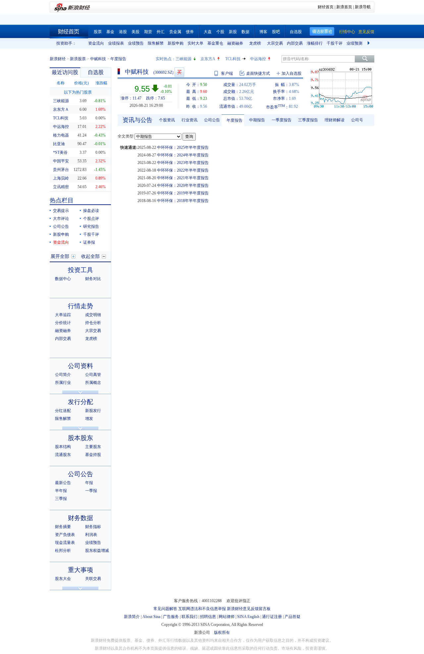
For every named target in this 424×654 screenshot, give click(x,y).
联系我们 (189, 616)
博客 (263, 31)
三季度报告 (308, 120)
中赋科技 (98, 59)
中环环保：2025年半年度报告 (183, 147)
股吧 (276, 31)
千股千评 (335, 43)
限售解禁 (156, 43)
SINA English (248, 616)
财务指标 (93, 526)
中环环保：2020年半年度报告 (183, 185)
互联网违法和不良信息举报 (202, 608)
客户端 (227, 73)
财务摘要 (63, 526)
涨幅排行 (315, 43)
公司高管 (93, 374)
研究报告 (91, 226)
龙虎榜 (255, 43)
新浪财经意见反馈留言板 (249, 608)
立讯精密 (61, 186)
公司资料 (80, 365)
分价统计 (63, 322)
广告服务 (171, 616)
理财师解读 (334, 120)
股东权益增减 (97, 550)
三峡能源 (183, 59)
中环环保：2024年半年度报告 (183, 155)
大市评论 (61, 218)
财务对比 (93, 278)
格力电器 (61, 135)
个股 (220, 31)
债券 (190, 31)
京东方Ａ (61, 109)
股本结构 (63, 446)
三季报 (61, 498)
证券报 (89, 242)
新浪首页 (344, 7)
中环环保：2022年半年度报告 (183, 170)
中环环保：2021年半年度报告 (183, 178)
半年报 (61, 490)
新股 (233, 31)
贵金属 (175, 31)
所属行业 (63, 382)
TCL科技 (232, 59)
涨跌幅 (101, 83)
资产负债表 (65, 534)
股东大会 (63, 578)
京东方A (207, 59)
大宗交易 (275, 43)
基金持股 (93, 454)
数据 (245, 31)
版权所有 (222, 632)
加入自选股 (291, 73)
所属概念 (93, 382)
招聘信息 (208, 616)
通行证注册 (272, 616)
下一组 (369, 43)
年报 (89, 482)
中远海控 (258, 59)
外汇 (161, 31)
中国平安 (61, 161)
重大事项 (80, 569)
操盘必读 (91, 210)
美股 (135, 31)
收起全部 (90, 256)
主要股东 (93, 446)
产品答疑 (292, 616)
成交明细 (93, 314)
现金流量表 (65, 542)
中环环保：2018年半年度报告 (183, 200)
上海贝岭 (61, 178)
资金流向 (96, 43)
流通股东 (63, 454)
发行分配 (80, 401)
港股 (123, 31)
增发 (89, 418)
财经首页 (326, 7)
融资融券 (235, 43)
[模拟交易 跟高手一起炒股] (179, 72)
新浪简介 (132, 616)
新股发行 (93, 410)
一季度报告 (282, 120)
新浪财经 (58, 59)
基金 (110, 31)
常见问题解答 (165, 608)
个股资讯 (167, 120)
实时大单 (195, 43)
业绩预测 (354, 43)
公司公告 (61, 226)
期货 (148, 31)
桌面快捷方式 (258, 73)
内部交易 (295, 43)
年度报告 (234, 120)
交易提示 (61, 210)
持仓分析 (93, 322)
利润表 (91, 534)
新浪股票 (78, 59)
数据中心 (63, 278)
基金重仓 (215, 43)
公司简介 (63, 374)
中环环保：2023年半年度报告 (183, 162)
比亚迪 (59, 144)
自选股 (296, 31)
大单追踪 (63, 314)
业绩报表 (116, 43)
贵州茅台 (61, 169)
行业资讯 (189, 120)
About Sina (151, 616)
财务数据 (80, 517)
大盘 (208, 31)
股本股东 (80, 437)
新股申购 (176, 43)
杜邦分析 (63, 550)
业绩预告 (136, 43)
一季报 (91, 490)
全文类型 (125, 136)
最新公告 (63, 482)
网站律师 (227, 616)
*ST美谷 (60, 152)
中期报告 (257, 120)
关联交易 (93, 578)
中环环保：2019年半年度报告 (183, 193)
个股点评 (91, 218)
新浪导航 (363, 7)
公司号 (357, 120)
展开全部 (60, 256)
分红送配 (63, 410)
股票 (98, 31)
